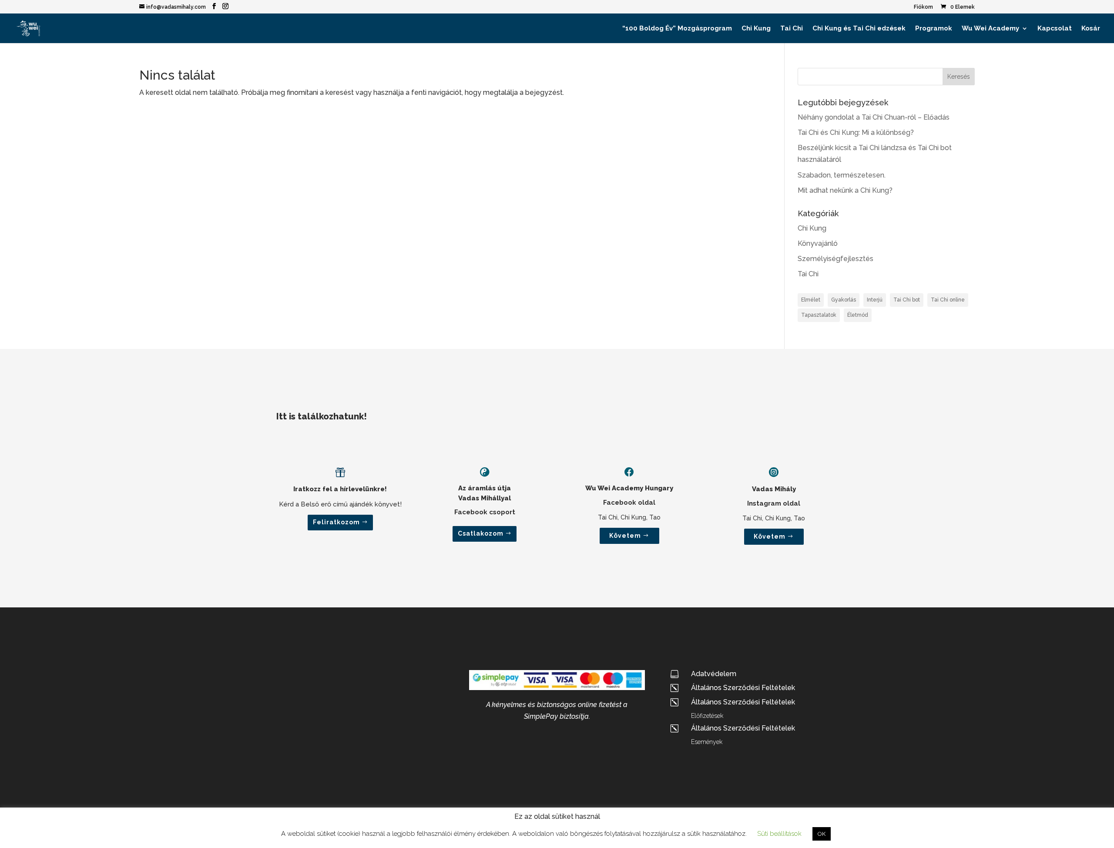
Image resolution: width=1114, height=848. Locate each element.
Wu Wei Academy (990, 28)
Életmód (857, 315)
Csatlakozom (480, 533)
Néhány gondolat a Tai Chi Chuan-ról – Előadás (874, 117)
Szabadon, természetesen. (842, 175)
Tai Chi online (948, 300)
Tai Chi (791, 28)
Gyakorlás (843, 300)
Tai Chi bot (906, 300)
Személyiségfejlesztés (835, 259)
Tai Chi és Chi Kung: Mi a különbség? (856, 132)
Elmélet (810, 300)
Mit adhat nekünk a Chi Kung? (845, 190)
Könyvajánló (818, 243)
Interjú (874, 300)
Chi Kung (756, 28)
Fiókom (923, 7)
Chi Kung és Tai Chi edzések (859, 28)
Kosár (1090, 28)
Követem (625, 535)
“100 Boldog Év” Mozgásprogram (677, 28)
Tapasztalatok (818, 315)
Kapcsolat (1054, 28)
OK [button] (821, 834)
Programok (933, 28)
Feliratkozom (336, 522)
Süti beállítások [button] (779, 834)
